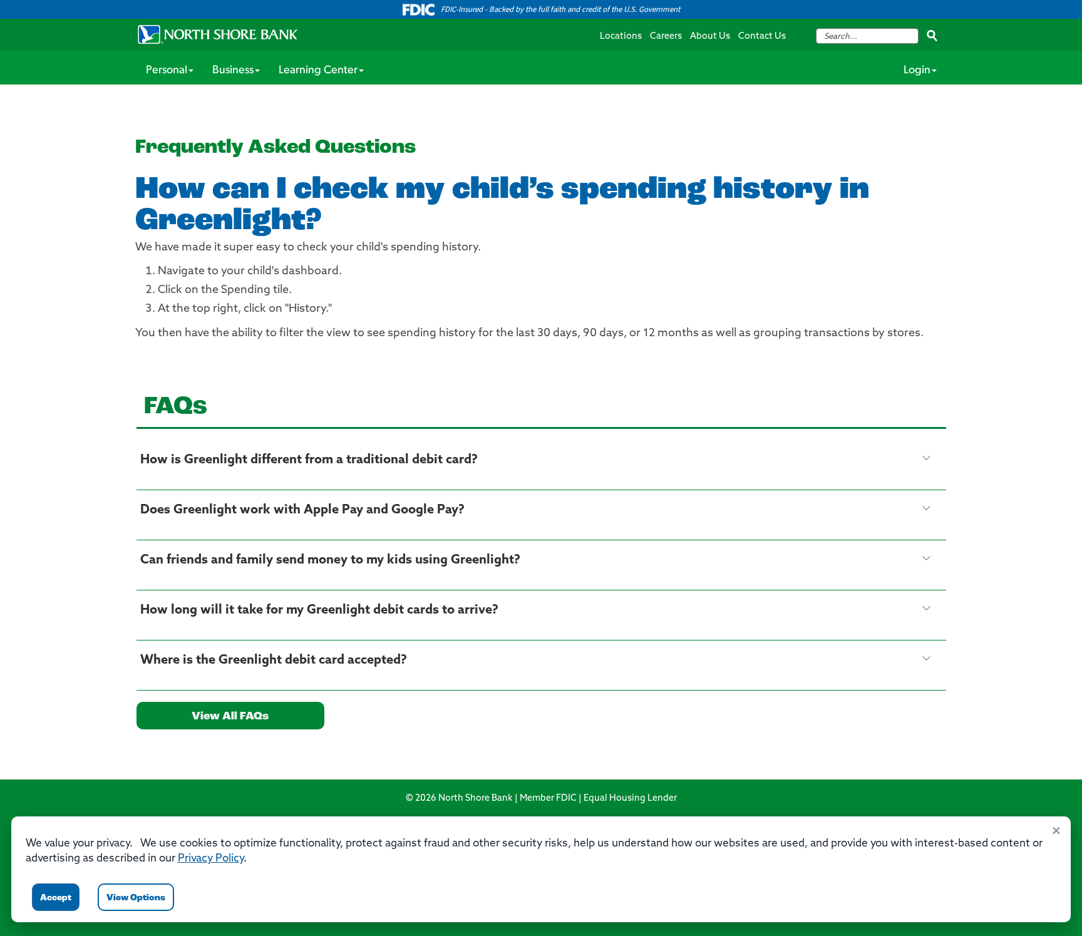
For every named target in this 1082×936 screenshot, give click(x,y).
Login (917, 70)
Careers (666, 36)
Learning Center (318, 70)
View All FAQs (230, 717)
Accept (55, 898)
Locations (621, 36)
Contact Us (762, 36)
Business (233, 70)
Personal (166, 70)
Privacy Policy (211, 858)
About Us (710, 36)
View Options (135, 898)
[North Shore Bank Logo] (218, 34)
